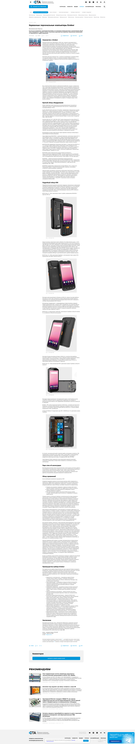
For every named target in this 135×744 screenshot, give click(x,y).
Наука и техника (53, 12)
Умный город (96, 17)
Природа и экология (75, 12)
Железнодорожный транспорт (49, 15)
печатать (75, 35)
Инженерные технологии (72, 15)
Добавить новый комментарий (56, 658)
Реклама (98, 6)
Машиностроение (92, 15)
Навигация (45, 17)
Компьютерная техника (83, 15)
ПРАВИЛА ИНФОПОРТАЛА (36, 738)
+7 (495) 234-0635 (102, 740)
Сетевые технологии (89, 17)
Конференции (89, 6)
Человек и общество (86, 12)
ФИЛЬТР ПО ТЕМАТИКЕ (39, 6)
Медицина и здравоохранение (35, 17)
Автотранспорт (32, 15)
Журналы (62, 6)
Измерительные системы (61, 15)
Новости (70, 6)
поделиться (66, 35)
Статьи (82, 6)
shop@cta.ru (100, 741)
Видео (76, 6)
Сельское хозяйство (79, 17)
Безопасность (39, 15)
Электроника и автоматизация (40, 12)
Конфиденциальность (36, 740)
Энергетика (103, 17)
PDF (82, 35)
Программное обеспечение (54, 17)
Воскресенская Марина (35, 28)
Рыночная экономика (63, 12)
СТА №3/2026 (52, 682)
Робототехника (71, 17)
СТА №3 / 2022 (32, 22)
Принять (85, 740)
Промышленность (63, 17)
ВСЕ (31, 12)
